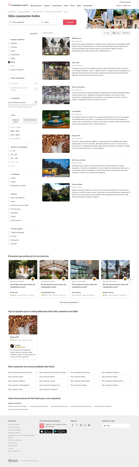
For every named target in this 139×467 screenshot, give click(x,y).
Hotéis (13, 51)
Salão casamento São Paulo (102, 406)
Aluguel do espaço (30, 120)
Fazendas (14, 43)
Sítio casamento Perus (15, 389)
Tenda (13, 201)
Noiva (66, 6)
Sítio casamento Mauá (78, 377)
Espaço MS (76, 136)
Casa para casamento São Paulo (18, 409)
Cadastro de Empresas (15, 440)
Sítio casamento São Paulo (53, 12)
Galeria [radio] (117, 33)
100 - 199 (14, 155)
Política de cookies (14, 432)
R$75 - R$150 (15, 135)
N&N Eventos (76, 38)
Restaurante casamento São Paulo (81, 406)
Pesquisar (70, 22)
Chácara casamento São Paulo (39, 406)
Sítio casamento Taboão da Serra (112, 381)
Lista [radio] (108, 33)
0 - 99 (13, 151)
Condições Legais (13, 427)
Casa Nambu (76, 111)
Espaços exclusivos (17, 70)
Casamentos (12, 12)
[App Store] (46, 433)
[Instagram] (85, 425)
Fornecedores (57, 6)
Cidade (13, 182)
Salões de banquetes (18, 198)
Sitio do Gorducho (78, 87)
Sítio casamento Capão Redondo (19, 385)
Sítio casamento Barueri (47, 377)
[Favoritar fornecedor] (67, 40)
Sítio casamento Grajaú (15, 377)
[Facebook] (72, 425)
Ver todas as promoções (68, 302)
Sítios (13, 62)
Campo (13, 178)
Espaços (47, 6)
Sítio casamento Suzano (109, 377)
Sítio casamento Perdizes (110, 385)
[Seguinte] (130, 280)
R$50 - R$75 (15, 131)
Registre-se (127, 6)
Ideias (79, 6)
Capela (13, 217)
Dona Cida (75, 63)
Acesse (118, 6)
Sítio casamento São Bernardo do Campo (52, 372)
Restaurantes (15, 55)
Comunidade (87, 6)
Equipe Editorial (12, 445)
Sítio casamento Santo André (80, 381)
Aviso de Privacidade (14, 430)
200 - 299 (14, 158)
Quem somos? (12, 443)
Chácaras (14, 47)
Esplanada (14, 213)
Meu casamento (36, 6)
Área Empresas (126, 2)
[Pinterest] (81, 425)
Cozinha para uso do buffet (19, 205)
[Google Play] (60, 433)
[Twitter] (76, 425)
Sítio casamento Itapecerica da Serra (20, 372)
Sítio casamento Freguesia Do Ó (49, 385)
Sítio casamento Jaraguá (79, 385)
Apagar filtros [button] (34, 33)
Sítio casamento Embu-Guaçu (80, 372)
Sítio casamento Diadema (16, 381)
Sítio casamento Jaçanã (47, 381)
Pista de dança (16, 209)
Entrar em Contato (13, 424)
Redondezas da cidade (18, 186)
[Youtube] (89, 425)
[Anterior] (9, 280)
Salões (13, 58)
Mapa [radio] (127, 33)
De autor (14, 236)
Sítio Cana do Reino (79, 160)
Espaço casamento (24, 12)
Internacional (15, 240)
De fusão (14, 244)
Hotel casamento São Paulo (59, 406)
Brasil (108, 425)
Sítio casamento (38, 12)
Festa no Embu (77, 184)
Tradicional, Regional (17, 232)
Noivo (73, 6)
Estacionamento (16, 220)
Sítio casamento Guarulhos (110, 372)
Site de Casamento (14, 451)
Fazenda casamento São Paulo (17, 406)
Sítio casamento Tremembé (48, 389)
